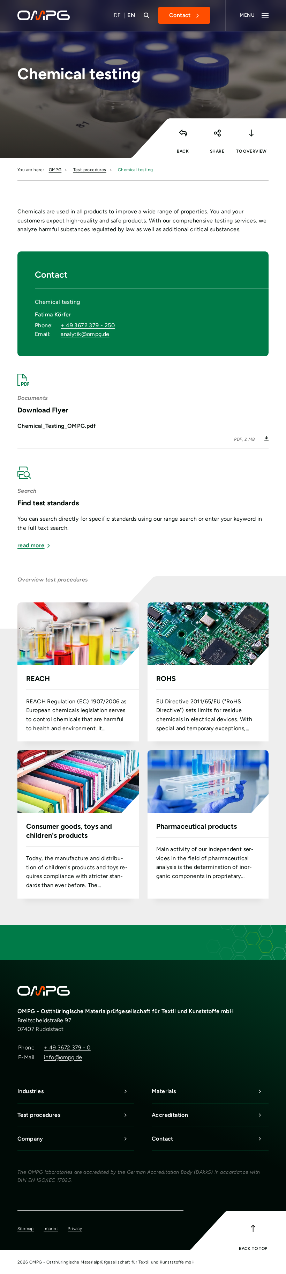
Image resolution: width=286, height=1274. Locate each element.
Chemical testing (135, 169)
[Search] (146, 15)
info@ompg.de (63, 1057)
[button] (217, 136)
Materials (164, 1091)
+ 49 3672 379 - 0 (67, 1047)
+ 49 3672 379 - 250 (88, 325)
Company (30, 1138)
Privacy (75, 1228)
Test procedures (89, 169)
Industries (30, 1091)
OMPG (55, 169)
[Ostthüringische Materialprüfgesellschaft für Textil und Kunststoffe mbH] (47, 15)
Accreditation (170, 1115)
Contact (180, 15)
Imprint (51, 1228)
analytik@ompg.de (85, 334)
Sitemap (25, 1228)
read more (31, 545)
